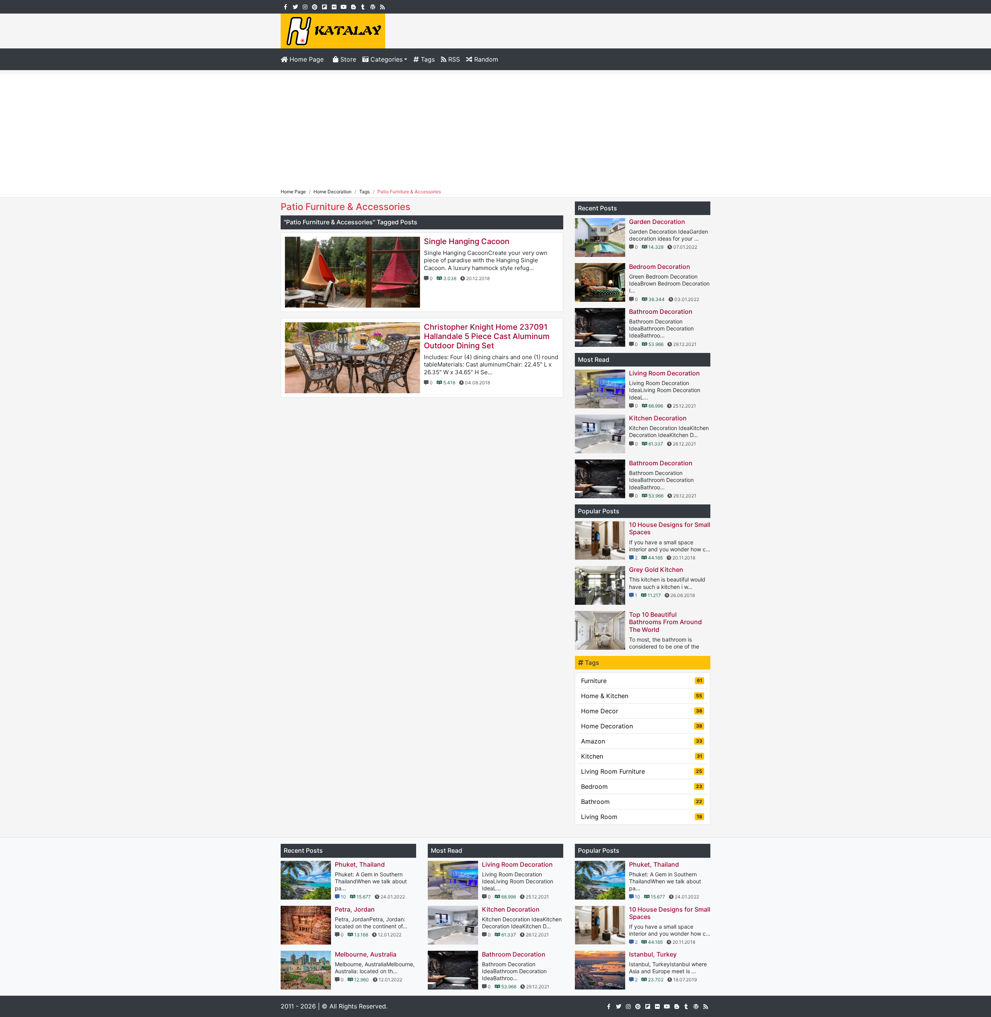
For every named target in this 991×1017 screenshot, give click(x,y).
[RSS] (382, 6)
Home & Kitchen (641, 696)
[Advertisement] (495, 128)
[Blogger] (353, 6)
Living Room (641, 817)
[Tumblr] (363, 6)
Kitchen (641, 756)
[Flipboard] (324, 6)
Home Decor (641, 711)
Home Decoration (641, 726)
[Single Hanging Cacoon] (352, 272)
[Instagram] (305, 6)
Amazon (641, 741)
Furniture (641, 681)
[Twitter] (295, 6)
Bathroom (641, 801)
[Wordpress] (372, 6)
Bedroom (641, 786)
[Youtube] (343, 6)
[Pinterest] (314, 6)
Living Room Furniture (641, 771)
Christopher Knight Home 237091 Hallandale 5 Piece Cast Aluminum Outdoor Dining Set (487, 336)
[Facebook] (285, 6)
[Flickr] (334, 6)
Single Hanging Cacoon (466, 241)
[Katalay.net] (333, 30)
